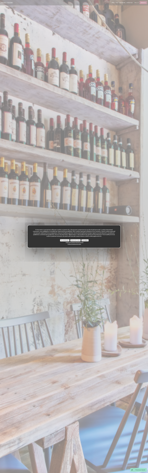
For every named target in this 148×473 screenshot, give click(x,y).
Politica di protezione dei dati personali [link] (74, 242)
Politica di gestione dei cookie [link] (74, 244)
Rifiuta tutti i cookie (75, 240)
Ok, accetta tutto (65, 240)
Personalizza (85, 240)
